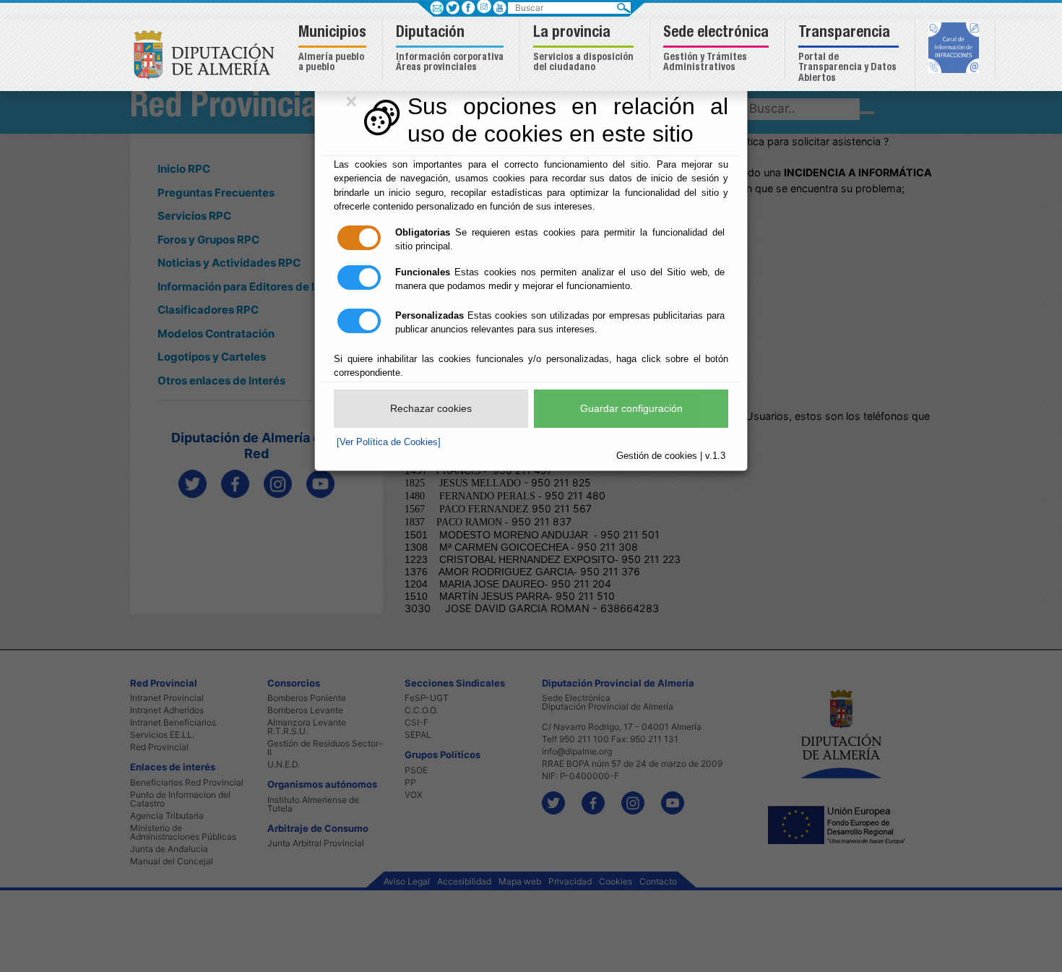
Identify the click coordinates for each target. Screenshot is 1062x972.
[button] (334, 49)
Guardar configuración (631, 408)
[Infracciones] (955, 49)
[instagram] (483, 6)
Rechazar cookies (431, 408)
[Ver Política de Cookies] (389, 441)
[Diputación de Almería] (207, 54)
